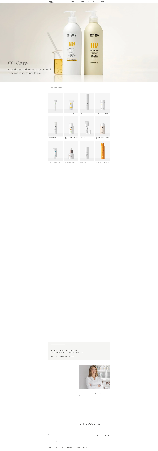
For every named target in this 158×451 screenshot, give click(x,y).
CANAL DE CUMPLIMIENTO (84, 447)
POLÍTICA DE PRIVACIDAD (69, 447)
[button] (110, 1)
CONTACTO (103, 1)
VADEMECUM (93, 1)
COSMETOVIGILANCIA (73, 1)
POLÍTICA (60, 447)
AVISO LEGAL (55, 447)
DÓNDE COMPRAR (83, 1)
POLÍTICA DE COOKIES (77, 447)
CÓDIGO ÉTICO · (50, 447)
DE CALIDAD (62, 447)
